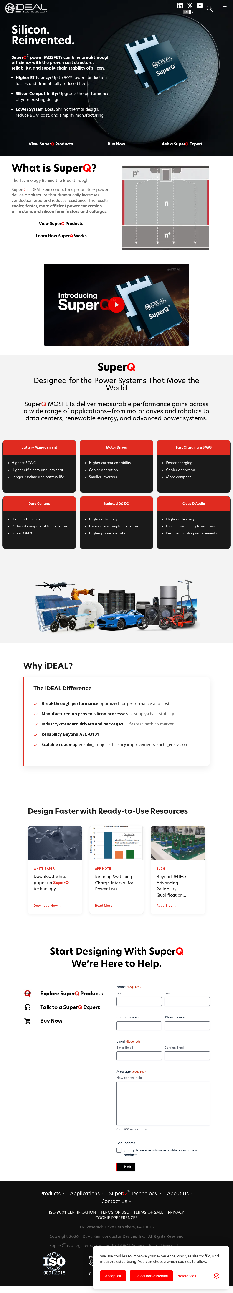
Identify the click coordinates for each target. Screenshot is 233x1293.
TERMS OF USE (115, 1212)
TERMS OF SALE (148, 1212)
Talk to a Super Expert (70, 1007)
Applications (85, 1194)
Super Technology (133, 1194)
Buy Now (116, 144)
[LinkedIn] (180, 5)
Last (168, 993)
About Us (178, 1194)
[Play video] (116, 305)
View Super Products (51, 144)
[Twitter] (190, 5)
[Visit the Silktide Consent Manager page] (216, 1275)
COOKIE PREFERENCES (116, 1217)
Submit (126, 1167)
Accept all (113, 1275)
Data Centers (39, 503)
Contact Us (114, 1202)
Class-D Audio (193, 503)
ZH (194, 11)
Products (50, 1194)
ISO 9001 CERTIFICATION (72, 1212)
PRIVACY (176, 1212)
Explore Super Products (71, 993)
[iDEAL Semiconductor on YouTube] (200, 5)
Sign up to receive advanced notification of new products (160, 1152)
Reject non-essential (151, 1275)
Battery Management (39, 447)
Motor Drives (116, 447)
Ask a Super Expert (182, 144)
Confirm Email (174, 1047)
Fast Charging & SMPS (194, 447)
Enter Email (124, 1047)
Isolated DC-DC (116, 503)
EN (186, 11)
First (119, 993)
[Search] (209, 8)
